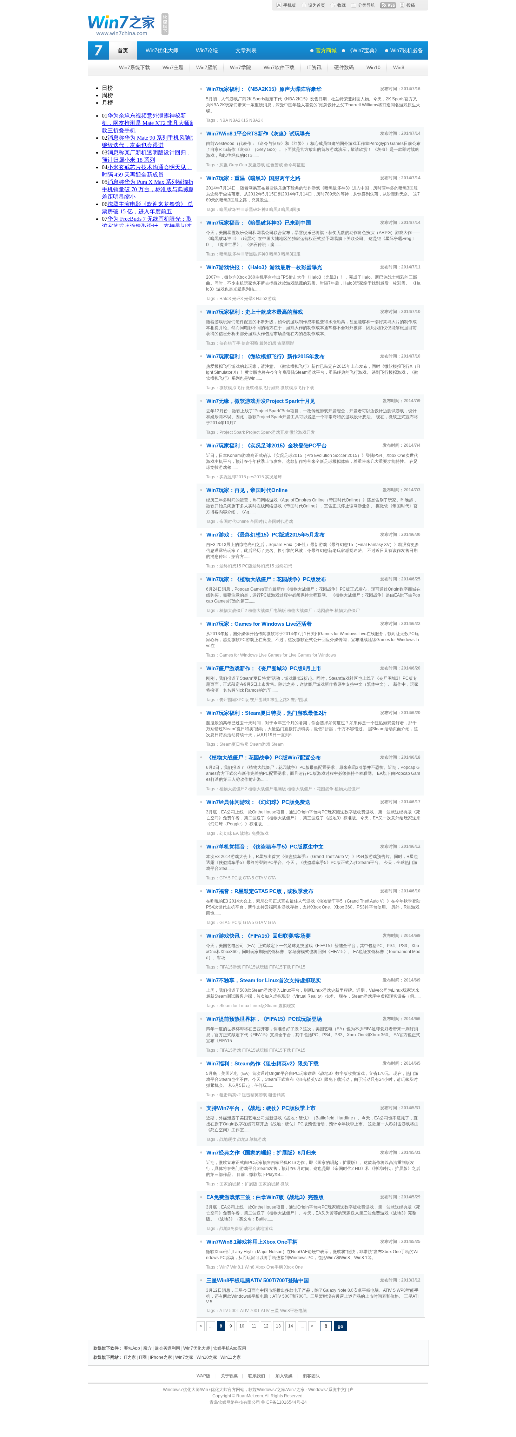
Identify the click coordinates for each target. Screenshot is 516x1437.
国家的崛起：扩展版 (238, 1184)
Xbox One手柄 (269, 1267)
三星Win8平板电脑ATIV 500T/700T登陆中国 (257, 1280)
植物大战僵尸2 (233, 610)
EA (236, 833)
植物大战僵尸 (347, 610)
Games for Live (282, 655)
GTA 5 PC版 (230, 878)
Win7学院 (240, 67)
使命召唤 (250, 343)
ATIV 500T (229, 1310)
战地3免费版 (231, 1228)
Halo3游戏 (266, 298)
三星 (275, 1310)
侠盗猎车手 (229, 343)
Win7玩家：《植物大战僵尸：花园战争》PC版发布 (266, 579)
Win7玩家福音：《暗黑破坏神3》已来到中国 (258, 223)
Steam (277, 744)
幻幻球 (225, 833)
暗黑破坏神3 (256, 209)
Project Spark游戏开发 (267, 432)
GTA (272, 878)
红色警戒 (274, 164)
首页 (123, 50)
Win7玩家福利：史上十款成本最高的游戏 (254, 312)
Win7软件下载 (279, 67)
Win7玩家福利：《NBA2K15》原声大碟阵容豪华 (264, 89)
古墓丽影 (285, 343)
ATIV (265, 1310)
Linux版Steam (263, 1005)
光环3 (237, 298)
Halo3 (225, 298)
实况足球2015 (232, 476)
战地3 (245, 833)
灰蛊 (223, 164)
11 (254, 1326)
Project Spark (232, 432)
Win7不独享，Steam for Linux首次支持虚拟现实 (263, 980)
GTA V (261, 878)
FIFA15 (298, 967)
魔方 (147, 1348)
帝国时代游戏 (280, 521)
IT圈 (143, 1357)
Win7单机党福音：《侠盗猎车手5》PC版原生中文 (265, 847)
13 (278, 1326)
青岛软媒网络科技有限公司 (235, 1402)
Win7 (224, 1267)
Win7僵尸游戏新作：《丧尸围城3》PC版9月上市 (263, 668)
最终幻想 (267, 343)
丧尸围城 (299, 699)
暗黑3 (274, 209)
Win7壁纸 (206, 67)
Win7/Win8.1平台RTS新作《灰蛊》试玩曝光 (258, 134)
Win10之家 (207, 1357)
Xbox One (293, 1267)
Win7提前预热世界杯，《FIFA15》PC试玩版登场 (264, 1019)
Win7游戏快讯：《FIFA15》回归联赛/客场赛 (258, 936)
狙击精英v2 (230, 1094)
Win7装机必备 (406, 50)
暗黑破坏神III (231, 209)
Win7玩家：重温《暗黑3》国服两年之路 (253, 178)
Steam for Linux (234, 1005)
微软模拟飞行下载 (297, 387)
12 (266, 1326)
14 (290, 1326)
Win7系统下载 (134, 67)
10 (241, 1326)
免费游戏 (260, 833)
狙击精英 (276, 1094)
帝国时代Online (234, 521)
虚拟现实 (286, 1005)
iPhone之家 (161, 1357)
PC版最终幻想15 (258, 566)
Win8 (398, 67)
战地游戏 (264, 1228)
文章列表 (246, 50)
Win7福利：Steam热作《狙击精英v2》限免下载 (262, 1063)
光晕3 (249, 298)
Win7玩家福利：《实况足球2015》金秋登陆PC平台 (266, 445)
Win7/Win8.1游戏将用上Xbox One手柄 (252, 1242)
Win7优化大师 (162, 50)
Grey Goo (238, 164)
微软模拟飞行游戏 (262, 387)
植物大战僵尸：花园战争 (310, 610)
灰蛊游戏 (256, 164)
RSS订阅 (388, 5)
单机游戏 (257, 1139)
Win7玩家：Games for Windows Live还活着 (259, 624)
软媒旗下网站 (106, 1357)
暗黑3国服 (290, 209)
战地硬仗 (227, 1139)
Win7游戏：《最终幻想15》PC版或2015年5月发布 (265, 535)
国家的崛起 (268, 1184)
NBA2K (256, 120)
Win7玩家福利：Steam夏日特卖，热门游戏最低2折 (266, 713)
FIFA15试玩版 (255, 967)
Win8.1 (237, 1267)
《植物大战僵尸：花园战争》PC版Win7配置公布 (263, 757)
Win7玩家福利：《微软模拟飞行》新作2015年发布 (265, 356)
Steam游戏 (260, 744)
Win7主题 (173, 67)
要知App (132, 1348)
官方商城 (326, 50)
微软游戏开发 (302, 432)
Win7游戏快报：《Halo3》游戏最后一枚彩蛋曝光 (264, 267)
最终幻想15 (230, 566)
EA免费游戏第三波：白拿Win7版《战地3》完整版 (265, 1197)
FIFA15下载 (280, 967)
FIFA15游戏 (230, 967)
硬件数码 (344, 67)
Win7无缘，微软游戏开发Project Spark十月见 (260, 401)
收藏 (341, 5)
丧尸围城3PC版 (234, 699)
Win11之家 (230, 1357)
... (210, 1326)
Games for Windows (317, 655)
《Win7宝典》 (363, 50)
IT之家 (130, 1357)
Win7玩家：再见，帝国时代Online (246, 490)
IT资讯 (314, 67)
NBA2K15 (238, 120)
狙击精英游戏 (254, 1094)
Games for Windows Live (243, 655)
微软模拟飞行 (232, 387)
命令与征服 (294, 164)
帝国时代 (258, 521)
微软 (284, 1184)
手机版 (289, 5)
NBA (223, 120)
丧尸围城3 (259, 699)
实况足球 (273, 476)
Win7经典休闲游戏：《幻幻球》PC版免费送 (258, 802)
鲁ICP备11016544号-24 (284, 1402)
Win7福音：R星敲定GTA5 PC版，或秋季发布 (259, 891)
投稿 (410, 5)
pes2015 (255, 476)
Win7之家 (184, 1357)
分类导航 (366, 5)
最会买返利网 (167, 1348)
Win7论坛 (207, 50)
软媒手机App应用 (229, 1348)
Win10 (373, 67)
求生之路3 (280, 699)
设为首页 (316, 5)
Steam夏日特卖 (234, 744)
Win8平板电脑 (293, 1310)
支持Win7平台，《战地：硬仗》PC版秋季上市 (261, 1108)
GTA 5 (248, 878)
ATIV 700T (250, 1310)
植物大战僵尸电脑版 (267, 610)
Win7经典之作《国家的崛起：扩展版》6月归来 (261, 1153)
